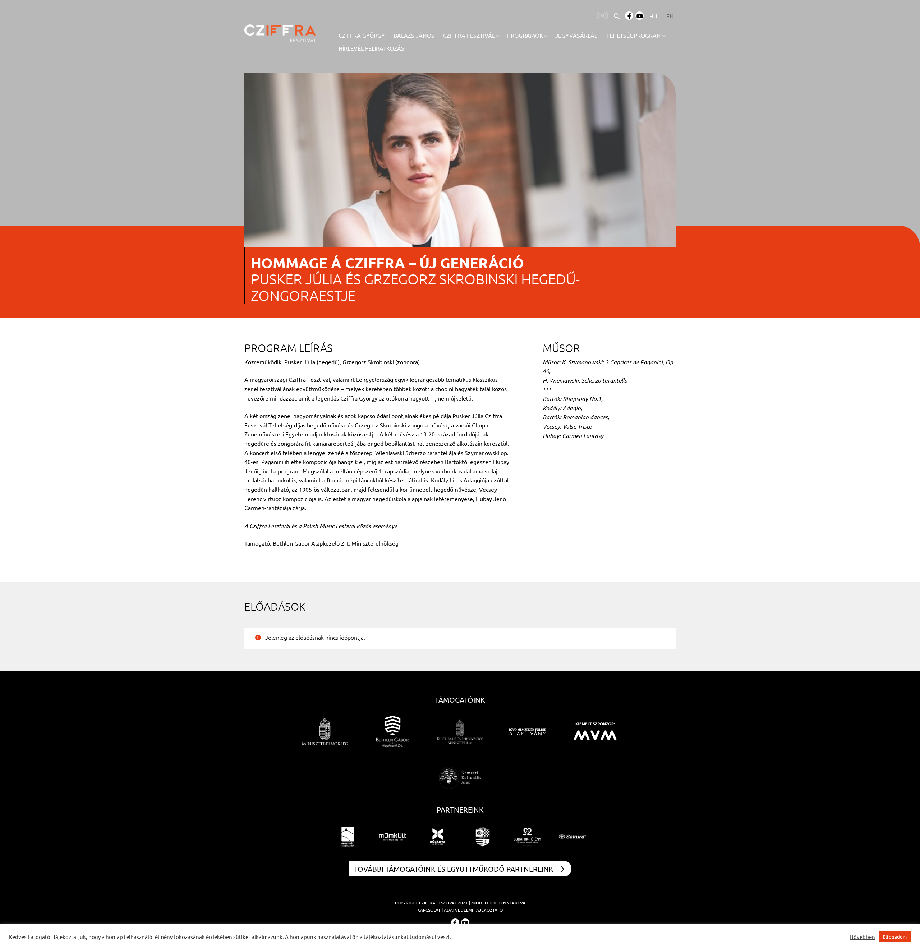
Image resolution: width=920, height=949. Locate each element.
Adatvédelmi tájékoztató (473, 910)
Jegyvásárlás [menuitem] (576, 35)
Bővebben (862, 937)
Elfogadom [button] (895, 937)
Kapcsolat (429, 910)
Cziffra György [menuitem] (362, 35)
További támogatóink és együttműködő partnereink (453, 868)
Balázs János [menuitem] (414, 35)
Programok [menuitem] (525, 35)
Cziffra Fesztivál (438, 903)
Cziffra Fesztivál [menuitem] (469, 35)
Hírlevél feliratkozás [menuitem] (371, 48)
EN (670, 15)
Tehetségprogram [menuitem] (634, 35)
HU (653, 15)
